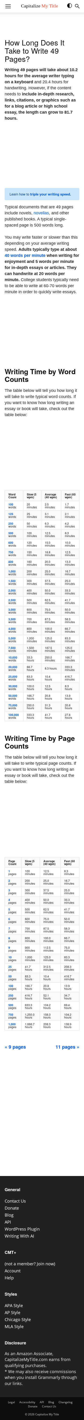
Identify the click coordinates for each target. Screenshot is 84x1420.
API (8, 1222)
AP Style (12, 1312)
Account (13, 1270)
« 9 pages (15, 1046)
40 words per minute (25, 255)
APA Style (14, 1305)
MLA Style (14, 1326)
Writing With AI (19, 1236)
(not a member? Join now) (30, 1263)
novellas (41, 213)
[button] (72, 8)
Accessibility (27, 1402)
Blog (9, 1215)
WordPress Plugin (22, 1229)
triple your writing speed (50, 194)
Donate (12, 1208)
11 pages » (67, 1046)
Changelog (66, 1402)
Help (9, 1277)
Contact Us (15, 1201)
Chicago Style (18, 1319)
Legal (11, 1402)
